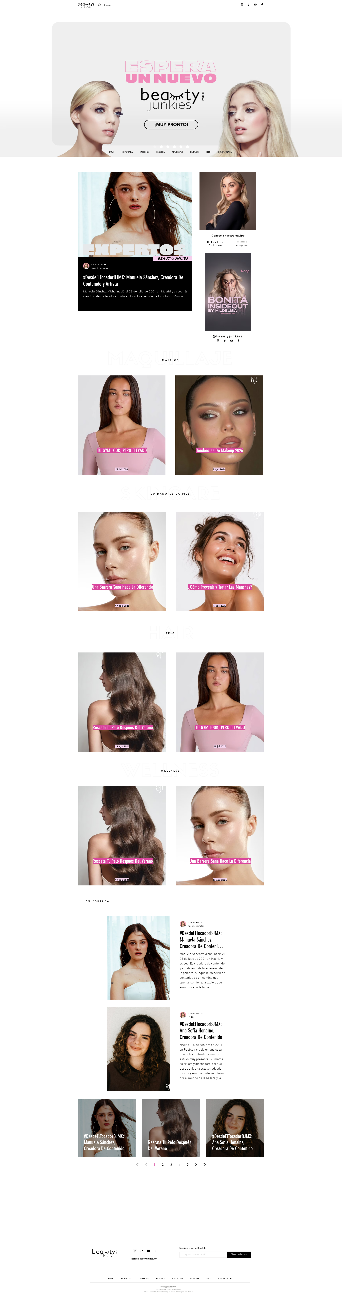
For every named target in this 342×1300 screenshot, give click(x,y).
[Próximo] (320, 84)
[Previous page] (146, 1164)
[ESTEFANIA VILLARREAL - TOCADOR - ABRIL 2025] (167, 146)
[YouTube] (255, 4)
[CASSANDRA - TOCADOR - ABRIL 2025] (187, 146)
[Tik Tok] (248, 4)
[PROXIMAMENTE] (154, 146)
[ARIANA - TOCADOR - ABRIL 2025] (174, 146)
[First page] (137, 1164)
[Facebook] (262, 4)
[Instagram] (241, 4)
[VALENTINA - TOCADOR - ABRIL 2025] (181, 146)
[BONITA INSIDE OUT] (161, 146)
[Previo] (22, 84)
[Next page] (196, 1164)
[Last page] (204, 1164)
